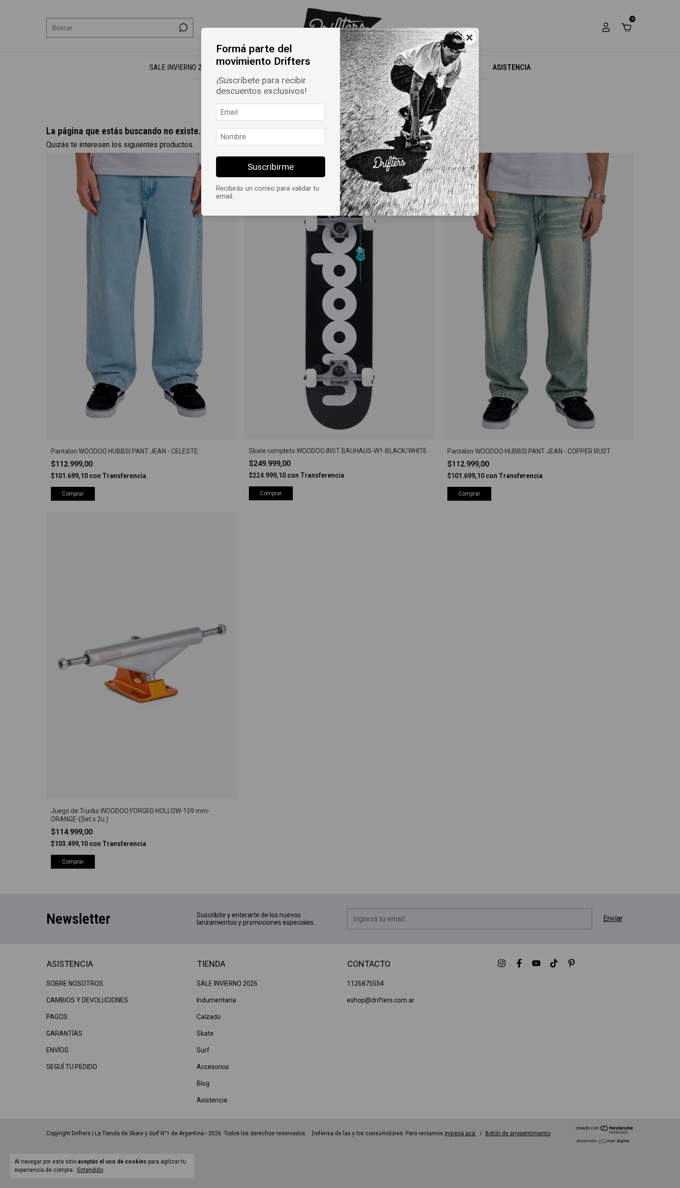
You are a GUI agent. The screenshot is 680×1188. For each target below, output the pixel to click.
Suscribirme (270, 167)
